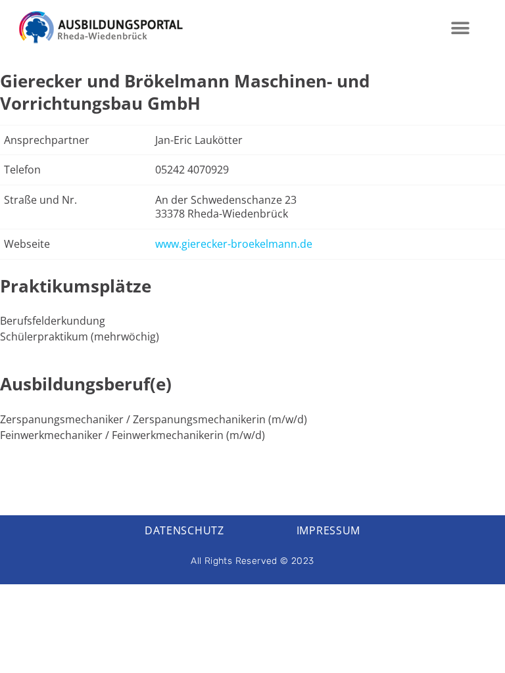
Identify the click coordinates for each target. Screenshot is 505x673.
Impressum (328, 530)
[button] (460, 28)
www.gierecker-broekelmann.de (233, 244)
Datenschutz (184, 530)
